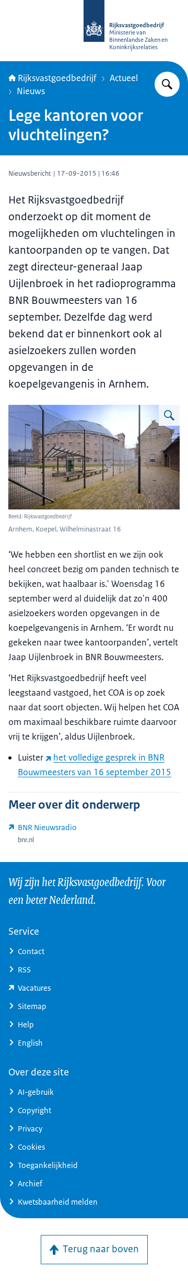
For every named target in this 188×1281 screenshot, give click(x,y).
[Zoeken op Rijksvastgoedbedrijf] (167, 84)
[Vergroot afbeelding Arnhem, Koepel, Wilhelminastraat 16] (169, 415)
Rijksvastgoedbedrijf (57, 78)
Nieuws (31, 91)
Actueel (124, 78)
